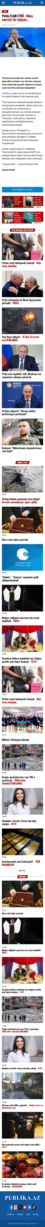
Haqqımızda (10, 1214)
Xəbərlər (20, 1214)
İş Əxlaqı (35, 1214)
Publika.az (7, 93)
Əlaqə (28, 1214)
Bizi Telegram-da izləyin (22, 189)
